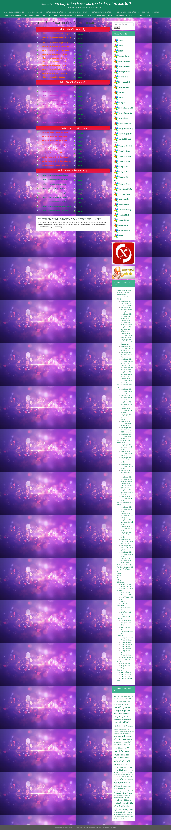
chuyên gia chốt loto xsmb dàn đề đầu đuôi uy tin (69, 219)
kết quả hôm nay (66, 15)
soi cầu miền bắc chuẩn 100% (55, 12)
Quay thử (139, 15)
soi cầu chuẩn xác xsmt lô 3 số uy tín (55, 210)
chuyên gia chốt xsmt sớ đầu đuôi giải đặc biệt (126, 486)
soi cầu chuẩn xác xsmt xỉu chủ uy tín (55, 175)
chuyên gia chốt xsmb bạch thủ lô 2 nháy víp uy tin (126, 303)
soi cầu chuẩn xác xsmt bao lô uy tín (54, 188)
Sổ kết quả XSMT (124, 72)
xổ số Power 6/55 (124, 87)
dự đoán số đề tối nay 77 (123, 731)
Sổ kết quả (79, 15)
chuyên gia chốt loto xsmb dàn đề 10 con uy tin (127, 361)
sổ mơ (149, 15)
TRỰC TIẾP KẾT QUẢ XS (31, 15)
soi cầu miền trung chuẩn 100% (102, 12)
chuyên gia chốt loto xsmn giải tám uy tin (127, 528)
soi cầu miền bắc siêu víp (78, 12)
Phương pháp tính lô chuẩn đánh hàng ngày (123, 758)
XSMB (43, 15)
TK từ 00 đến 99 (124, 194)
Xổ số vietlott (125, 593)
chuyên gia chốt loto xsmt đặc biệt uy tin (127, 460)
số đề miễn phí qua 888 (124, 816)
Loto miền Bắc (123, 199)
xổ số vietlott (123, 77)
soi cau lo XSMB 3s (125, 768)
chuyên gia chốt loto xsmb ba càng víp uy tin (127, 310)
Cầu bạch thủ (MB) (124, 123)
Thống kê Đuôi (123, 172)
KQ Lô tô (129, 15)
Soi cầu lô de (127, 786)
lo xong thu (123, 748)
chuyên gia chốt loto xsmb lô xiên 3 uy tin (126, 410)
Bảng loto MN (125, 668)
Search (116, 27)
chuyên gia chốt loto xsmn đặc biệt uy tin (127, 522)
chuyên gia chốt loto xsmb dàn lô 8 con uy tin (127, 398)
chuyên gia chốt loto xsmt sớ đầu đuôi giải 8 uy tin (126, 479)
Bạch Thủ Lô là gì (120, 696)
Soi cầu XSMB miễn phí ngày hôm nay (123, 806)
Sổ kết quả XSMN (124, 66)
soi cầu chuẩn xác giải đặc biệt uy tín (55, 179)
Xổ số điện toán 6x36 (125, 108)
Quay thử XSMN (123, 220)
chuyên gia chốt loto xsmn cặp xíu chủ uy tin (127, 516)
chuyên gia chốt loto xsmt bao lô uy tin (126, 447)
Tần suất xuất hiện (125, 189)
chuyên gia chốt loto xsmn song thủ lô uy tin (126, 561)
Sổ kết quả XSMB (124, 61)
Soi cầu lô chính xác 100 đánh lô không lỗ (123, 782)
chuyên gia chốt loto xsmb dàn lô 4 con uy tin (127, 380)
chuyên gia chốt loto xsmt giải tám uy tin (127, 466)
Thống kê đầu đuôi (125, 146)
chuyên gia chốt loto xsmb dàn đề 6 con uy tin (127, 348)
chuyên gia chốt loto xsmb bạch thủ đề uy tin (126, 316)
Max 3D (121, 92)
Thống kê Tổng (123, 184)
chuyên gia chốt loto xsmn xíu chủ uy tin (127, 554)
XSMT (56, 15)
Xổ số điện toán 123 (125, 113)
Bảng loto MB (125, 663)
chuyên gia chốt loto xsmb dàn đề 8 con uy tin (127, 355)
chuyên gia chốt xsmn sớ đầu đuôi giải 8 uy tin (127, 541)
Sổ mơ (120, 236)
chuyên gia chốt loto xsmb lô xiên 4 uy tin (126, 417)
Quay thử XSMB (123, 215)
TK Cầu (109, 15)
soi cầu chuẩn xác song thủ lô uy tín (54, 197)
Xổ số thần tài (123, 118)
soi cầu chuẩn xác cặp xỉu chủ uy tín (54, 193)
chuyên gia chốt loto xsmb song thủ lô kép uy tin (126, 430)
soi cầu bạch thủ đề (127, 774)
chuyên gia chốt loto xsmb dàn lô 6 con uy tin (127, 391)
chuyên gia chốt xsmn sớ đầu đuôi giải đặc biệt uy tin (127, 548)
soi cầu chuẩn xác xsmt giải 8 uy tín (54, 184)
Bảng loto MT (125, 666)
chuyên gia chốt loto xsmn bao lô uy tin (126, 509)
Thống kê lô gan (124, 151)
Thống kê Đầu (123, 167)
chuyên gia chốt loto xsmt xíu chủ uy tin (126, 498)
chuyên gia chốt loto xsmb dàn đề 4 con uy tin (127, 342)
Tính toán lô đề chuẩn (150, 12)
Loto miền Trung (124, 210)
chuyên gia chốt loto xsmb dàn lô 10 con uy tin (126, 374)
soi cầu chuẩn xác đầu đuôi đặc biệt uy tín (56, 206)
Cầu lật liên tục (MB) (125, 129)
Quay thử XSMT (123, 225)
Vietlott (90, 15)
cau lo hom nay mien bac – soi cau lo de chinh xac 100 (22, 12)
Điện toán (100, 15)
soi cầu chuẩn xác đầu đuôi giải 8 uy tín (55, 202)
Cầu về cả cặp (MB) (125, 134)
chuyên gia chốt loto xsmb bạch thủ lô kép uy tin (126, 323)
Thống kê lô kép (124, 161)
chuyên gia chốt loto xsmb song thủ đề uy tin (126, 423)
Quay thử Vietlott (124, 230)
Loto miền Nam (123, 205)
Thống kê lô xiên (124, 156)
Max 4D (121, 97)
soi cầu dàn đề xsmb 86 (119, 776)
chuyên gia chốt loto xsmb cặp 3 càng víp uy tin (126, 335)
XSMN (49, 15)
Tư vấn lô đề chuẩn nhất (12, 15)
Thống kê (119, 15)
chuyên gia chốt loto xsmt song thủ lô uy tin (127, 492)
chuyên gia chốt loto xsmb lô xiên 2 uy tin (126, 404)
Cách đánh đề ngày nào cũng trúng (122, 713)
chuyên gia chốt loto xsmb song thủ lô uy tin (126, 436)
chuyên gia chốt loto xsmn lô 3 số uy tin (127, 535)
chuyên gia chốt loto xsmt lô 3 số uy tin (126, 473)
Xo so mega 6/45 (124, 82)
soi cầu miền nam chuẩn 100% (128, 12)
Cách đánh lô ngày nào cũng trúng (122, 707)
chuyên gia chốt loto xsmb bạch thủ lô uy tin (126, 329)
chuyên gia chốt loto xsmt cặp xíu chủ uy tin (127, 453)
